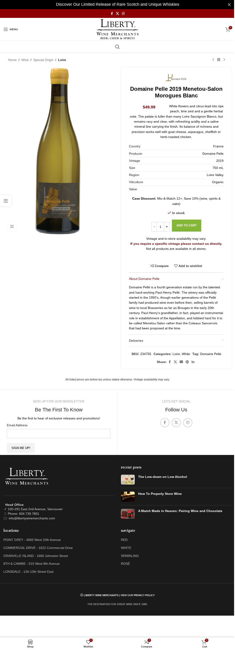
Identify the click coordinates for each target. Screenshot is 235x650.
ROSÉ (125, 563)
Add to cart (186, 225)
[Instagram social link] (123, 14)
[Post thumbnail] (128, 480)
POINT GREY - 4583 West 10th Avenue (32, 540)
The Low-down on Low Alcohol (162, 477)
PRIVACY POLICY (144, 595)
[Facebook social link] (112, 14)
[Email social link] (181, 362)
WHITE (126, 548)
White (186, 354)
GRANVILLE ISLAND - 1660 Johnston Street (35, 556)
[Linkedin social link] (193, 362)
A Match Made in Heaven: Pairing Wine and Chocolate (180, 511)
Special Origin (43, 60)
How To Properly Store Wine (160, 494)
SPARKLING (130, 556)
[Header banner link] (117, 4)
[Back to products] (218, 60)
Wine (25, 60)
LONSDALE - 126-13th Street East (28, 571)
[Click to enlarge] (12, 226)
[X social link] (117, 14)
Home (12, 60)
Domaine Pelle (210, 354)
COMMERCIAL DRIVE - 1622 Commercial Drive (38, 548)
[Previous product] (213, 60)
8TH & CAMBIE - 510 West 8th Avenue (31, 563)
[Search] (117, 46)
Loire (62, 60)
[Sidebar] (5, 201)
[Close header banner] (229, 4)
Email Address (17, 425)
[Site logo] (117, 29)
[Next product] (224, 60)
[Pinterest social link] (187, 362)
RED (124, 540)
